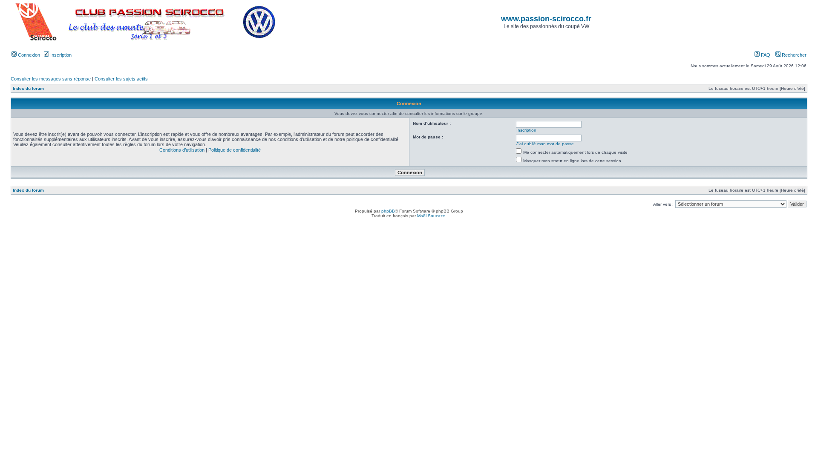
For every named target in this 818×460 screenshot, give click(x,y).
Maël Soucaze (431, 215)
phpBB (388, 211)
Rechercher (793, 55)
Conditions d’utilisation (181, 149)
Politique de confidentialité (234, 149)
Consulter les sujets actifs (121, 78)
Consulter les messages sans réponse (51, 78)
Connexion (28, 55)
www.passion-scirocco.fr (546, 18)
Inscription (60, 55)
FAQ (765, 55)
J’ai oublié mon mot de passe (545, 143)
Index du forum (28, 88)
